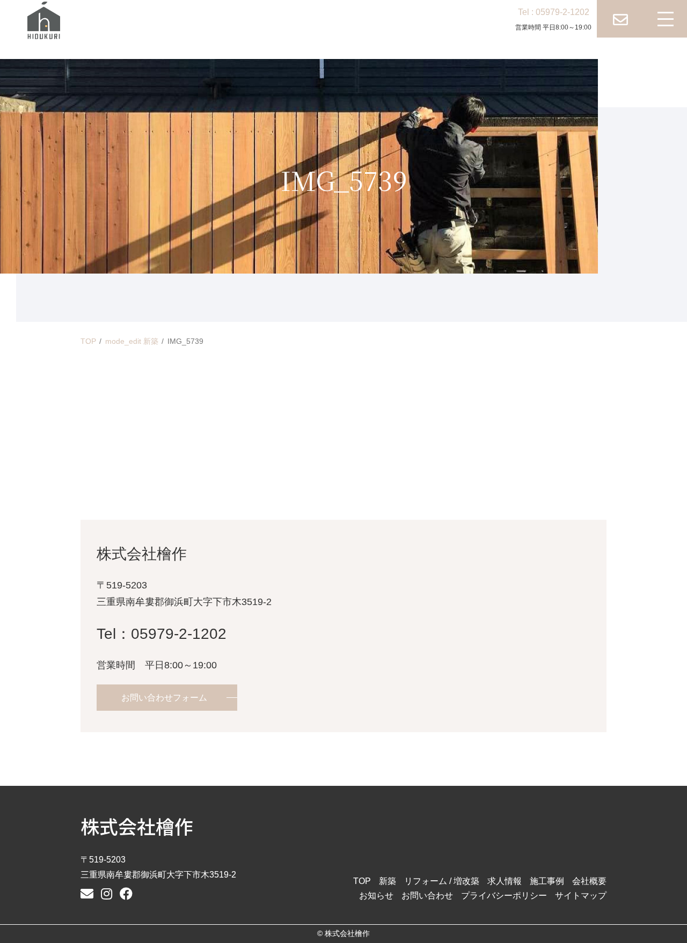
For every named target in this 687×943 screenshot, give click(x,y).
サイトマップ (580, 895)
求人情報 (504, 881)
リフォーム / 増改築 (441, 881)
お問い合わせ (427, 895)
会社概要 (589, 881)
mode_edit (131, 341)
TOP (88, 341)
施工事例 (547, 881)
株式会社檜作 (137, 825)
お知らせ (376, 895)
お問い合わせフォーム (164, 697)
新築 (387, 881)
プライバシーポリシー (504, 895)
